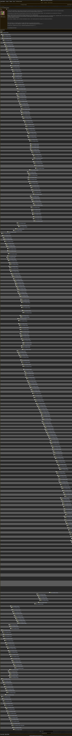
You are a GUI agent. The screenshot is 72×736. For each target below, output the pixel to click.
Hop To (40, 731)
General (11, 1)
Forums (7, 1)
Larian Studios (2, 1)
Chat (14, 1)
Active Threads (50, 2)
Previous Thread (24, 4)
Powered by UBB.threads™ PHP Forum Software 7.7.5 (36, 735)
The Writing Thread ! (5, 32)
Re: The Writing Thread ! (5, 7)
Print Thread (2, 6)
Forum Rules (2, 734)
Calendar (45, 2)
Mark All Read (7, 734)
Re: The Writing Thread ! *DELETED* (19, 725)
